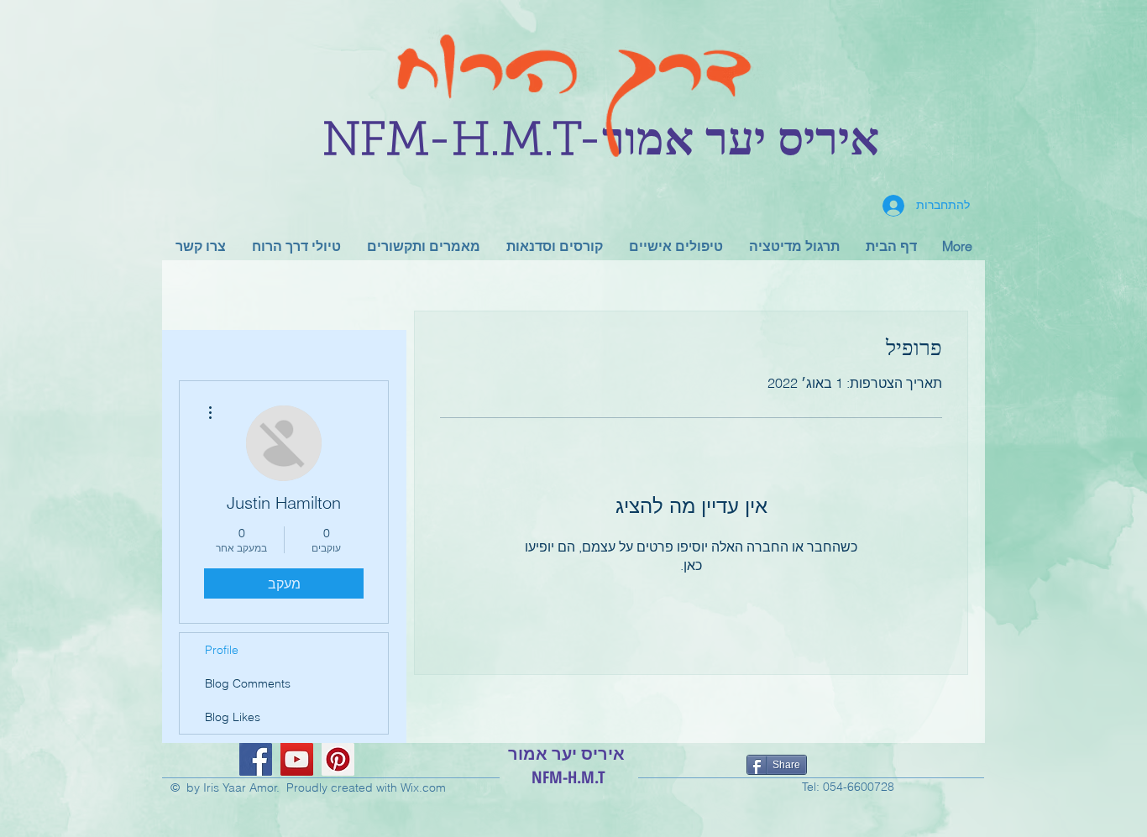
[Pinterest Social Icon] (338, 759)
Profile (221, 649)
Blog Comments (248, 683)
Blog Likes (232, 717)
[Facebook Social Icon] (255, 759)
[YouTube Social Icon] (296, 759)
